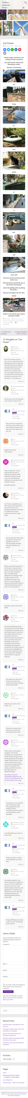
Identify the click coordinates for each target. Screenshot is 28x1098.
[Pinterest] (20, 50)
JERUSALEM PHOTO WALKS (11, 1075)
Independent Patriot (18, 460)
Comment (6, 944)
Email (5, 970)
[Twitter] (8, 50)
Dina (13, 439)
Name (5, 964)
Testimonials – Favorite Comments (13, 1082)
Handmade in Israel (18, 822)
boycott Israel (17, 319)
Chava (14, 693)
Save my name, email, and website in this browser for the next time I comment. (14, 986)
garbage (11, 321)
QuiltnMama (16, 493)
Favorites (7, 319)
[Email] (5, 53)
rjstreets (19, 46)
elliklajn (14, 869)
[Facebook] (5, 50)
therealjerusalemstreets (19, 411)
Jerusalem (10, 322)
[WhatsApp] (12, 50)
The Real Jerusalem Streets (6, 5)
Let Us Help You (7, 1080)
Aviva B (14, 616)
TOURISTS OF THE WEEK (11, 1077)
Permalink (15, 354)
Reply (21, 381)
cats (8, 321)
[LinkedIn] (16, 50)
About (5, 1073)
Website (5, 976)
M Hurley (15, 740)
